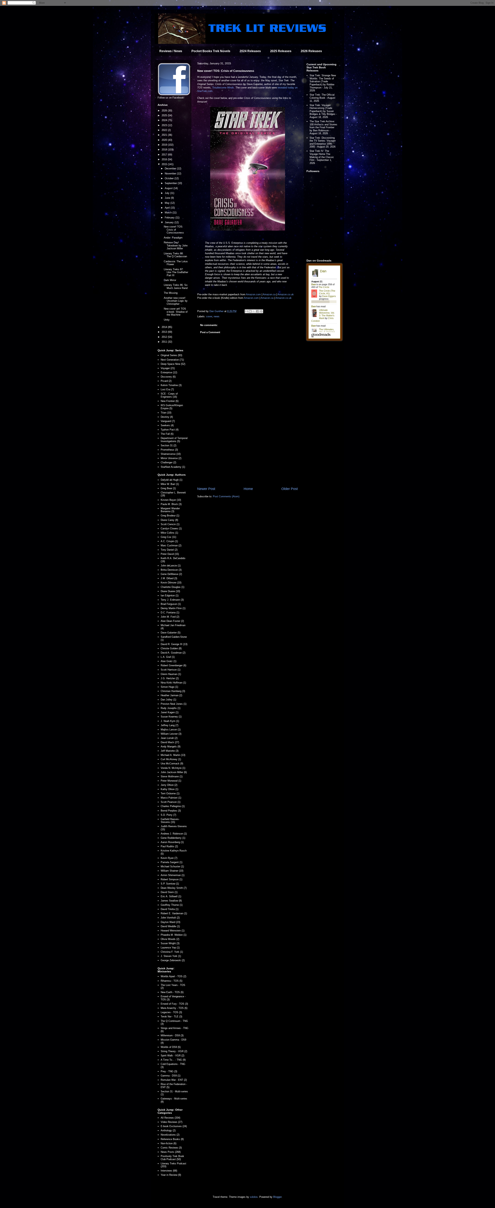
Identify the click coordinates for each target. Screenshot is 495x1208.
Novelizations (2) (170, 1134)
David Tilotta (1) (169, 909)
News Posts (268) (171, 1151)
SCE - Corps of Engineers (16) (169, 395)
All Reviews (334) (170, 1117)
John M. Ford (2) (170, 616)
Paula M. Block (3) (171, 504)
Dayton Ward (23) (170, 922)
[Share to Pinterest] (261, 311)
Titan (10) (166, 412)
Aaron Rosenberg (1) (172, 842)
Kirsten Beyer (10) (171, 499)
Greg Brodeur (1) (170, 515)
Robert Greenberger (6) (173, 665)
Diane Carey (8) (169, 520)
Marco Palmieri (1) (171, 797)
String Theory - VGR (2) (174, 1051)
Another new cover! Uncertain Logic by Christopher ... (176, 300)
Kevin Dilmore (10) (171, 582)
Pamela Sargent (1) (171, 862)
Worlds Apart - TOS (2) (173, 976)
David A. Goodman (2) (173, 652)
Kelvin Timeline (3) (171, 385)
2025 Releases (280, 51)
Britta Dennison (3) (171, 569)
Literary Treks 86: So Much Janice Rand (176, 286)
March (168, 212)
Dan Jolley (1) (168, 699)
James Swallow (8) (171, 900)
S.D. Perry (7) (168, 814)
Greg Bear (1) (168, 488)
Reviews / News (170, 51)
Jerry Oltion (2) (169, 785)
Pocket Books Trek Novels (210, 51)
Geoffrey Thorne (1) (172, 904)
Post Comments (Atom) (226, 496)
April (168, 207)
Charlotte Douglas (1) (172, 587)
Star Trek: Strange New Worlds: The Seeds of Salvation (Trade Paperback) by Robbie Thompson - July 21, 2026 (323, 83)
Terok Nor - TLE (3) (171, 1016)
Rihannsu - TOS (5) (171, 980)
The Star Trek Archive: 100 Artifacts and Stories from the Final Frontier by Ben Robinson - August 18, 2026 (323, 127)
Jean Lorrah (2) (169, 738)
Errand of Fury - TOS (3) (174, 1003)
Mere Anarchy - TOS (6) (174, 1008)
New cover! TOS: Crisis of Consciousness (174, 229)
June (168, 197)
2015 (165, 164)
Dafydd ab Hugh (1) (171, 479)
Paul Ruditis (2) (169, 846)
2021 (165, 134)
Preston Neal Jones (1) (173, 703)
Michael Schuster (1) (172, 866)
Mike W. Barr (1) (170, 484)
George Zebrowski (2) (173, 960)
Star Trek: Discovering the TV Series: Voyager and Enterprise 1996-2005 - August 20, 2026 (323, 142)
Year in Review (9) (171, 1174)
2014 (165, 327)
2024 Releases (250, 51)
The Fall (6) (167, 433)
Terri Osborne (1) (170, 793)
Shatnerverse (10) (171, 453)
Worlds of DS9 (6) (171, 1047)
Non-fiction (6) (168, 1143)
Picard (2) (166, 380)
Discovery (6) (168, 376)
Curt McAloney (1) (171, 759)
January (169, 222)
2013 (165, 331)
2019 (165, 144)
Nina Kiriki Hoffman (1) (173, 682)
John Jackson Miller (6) (174, 772)
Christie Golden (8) (171, 648)
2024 (165, 120)
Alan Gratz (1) (168, 661)
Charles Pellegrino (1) (173, 806)
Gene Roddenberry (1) (173, 837)
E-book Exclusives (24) (174, 1126)
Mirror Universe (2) (171, 458)
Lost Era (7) (167, 389)
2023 (165, 125)
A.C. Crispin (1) (169, 541)
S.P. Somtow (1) (170, 883)
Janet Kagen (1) (169, 712)
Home (248, 489)
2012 (165, 336)
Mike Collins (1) (169, 532)
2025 (165, 115)
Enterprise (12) (169, 372)
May (167, 202)
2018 (165, 149)
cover (209, 316)
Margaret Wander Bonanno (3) (170, 510)
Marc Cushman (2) (171, 545)
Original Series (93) (171, 355)
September (171, 183)
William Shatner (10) (172, 870)
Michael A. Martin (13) (173, 755)
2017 (165, 154)
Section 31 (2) (168, 445)
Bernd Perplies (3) (171, 810)
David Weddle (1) (170, 926)
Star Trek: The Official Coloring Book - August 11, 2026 (322, 97)
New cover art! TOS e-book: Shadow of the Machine (176, 311)
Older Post (289, 489)
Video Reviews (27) (171, 1122)
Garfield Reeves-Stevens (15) (170, 821)
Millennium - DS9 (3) (172, 1035)
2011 (165, 341)
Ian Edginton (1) (169, 595)
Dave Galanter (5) (170, 632)
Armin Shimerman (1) (172, 875)
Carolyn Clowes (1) (171, 528)
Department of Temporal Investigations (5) (174, 440)
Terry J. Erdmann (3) (172, 599)
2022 (165, 130)
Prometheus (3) (169, 449)
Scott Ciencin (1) (170, 524)
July (167, 193)
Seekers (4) (167, 425)
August (169, 188)
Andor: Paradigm (173, 237)
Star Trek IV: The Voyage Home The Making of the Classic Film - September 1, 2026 (322, 156)
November (171, 173)
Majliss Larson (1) (171, 729)
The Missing (171, 292)
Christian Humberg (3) (173, 691)
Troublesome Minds (223, 87)
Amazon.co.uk (285, 294)
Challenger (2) (168, 462)
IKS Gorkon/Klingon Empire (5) (172, 407)
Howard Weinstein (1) (172, 930)
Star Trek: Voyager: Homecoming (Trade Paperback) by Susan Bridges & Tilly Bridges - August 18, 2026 (323, 111)
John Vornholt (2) (170, 917)
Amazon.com (253, 294)
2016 (165, 159)
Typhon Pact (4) (169, 429)
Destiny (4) (167, 416)
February (170, 217)
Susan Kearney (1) (171, 716)
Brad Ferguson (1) (171, 604)
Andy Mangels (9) (170, 746)
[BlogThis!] (250, 311)
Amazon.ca (269, 294)
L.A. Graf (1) (168, 656)
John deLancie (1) (171, 565)
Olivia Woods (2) (170, 939)
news (216, 316)
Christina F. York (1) (172, 951)
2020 (165, 139)
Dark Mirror (170, 280)
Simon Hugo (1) (169, 686)
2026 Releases (311, 51)
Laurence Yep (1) (170, 947)
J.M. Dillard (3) (169, 578)
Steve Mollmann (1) (172, 776)
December (171, 168)
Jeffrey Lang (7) (169, 725)
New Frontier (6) (169, 401)
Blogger (277, 1196)
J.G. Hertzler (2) (170, 678)
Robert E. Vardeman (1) (174, 913)
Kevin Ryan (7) (169, 858)
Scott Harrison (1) (170, 669)
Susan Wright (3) (170, 943)
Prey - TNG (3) (169, 1071)
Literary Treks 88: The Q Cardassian (175, 255)
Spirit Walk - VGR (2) (172, 1055)
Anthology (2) (168, 1130)
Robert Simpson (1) (171, 879)
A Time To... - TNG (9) (173, 1059)
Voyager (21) (168, 368)
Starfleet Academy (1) (173, 466)
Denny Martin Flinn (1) (173, 608)
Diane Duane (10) (170, 591)
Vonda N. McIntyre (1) (173, 768)
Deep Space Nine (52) (173, 363)
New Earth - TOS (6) (172, 992)
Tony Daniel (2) (169, 549)
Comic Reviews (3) (171, 1147)
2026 (165, 110)
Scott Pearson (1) (170, 802)
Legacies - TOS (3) (171, 1012)
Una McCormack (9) (172, 763)
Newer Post (206, 489)
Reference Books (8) (172, 1139)
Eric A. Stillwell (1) (171, 896)
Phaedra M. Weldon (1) (173, 934)
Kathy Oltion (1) (169, 789)
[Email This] (246, 311)
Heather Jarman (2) (171, 695)
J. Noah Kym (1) (170, 721)
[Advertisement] (247, 454)
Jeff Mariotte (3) (169, 750)
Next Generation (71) (172, 359)
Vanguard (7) (168, 421)
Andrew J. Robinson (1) (174, 833)
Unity (167, 319)
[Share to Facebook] (257, 311)
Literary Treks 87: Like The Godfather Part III (176, 272)
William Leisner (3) (171, 733)
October (169, 178)
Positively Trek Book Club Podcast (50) (172, 1158)
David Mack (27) (170, 742)
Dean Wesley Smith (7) (174, 887)
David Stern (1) (169, 892)
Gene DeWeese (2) (171, 574)
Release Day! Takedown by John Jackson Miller (176, 245)
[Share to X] (254, 311)
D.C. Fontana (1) (170, 612)
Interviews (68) (169, 1170)
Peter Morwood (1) (171, 780)
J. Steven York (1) (171, 956)
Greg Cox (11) (168, 537)
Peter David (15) (170, 554)
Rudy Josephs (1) (170, 708)
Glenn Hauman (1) (171, 674)
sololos (254, 1196)
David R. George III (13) (174, 644)
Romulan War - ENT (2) (174, 1079)
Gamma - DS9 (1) (170, 1075)
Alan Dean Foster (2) (172, 621)
